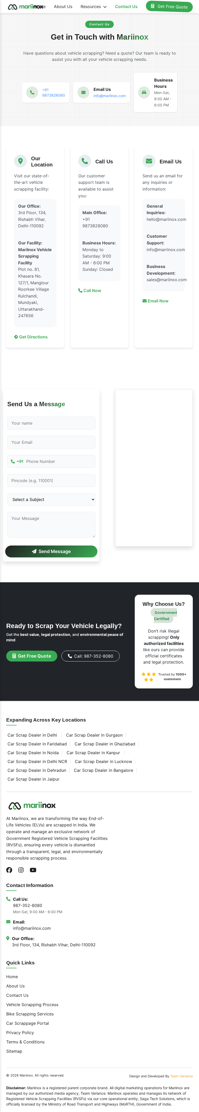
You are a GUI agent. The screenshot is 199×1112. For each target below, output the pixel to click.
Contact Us (126, 6)
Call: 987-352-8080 (93, 656)
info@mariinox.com (110, 95)
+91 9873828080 (53, 92)
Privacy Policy (20, 1032)
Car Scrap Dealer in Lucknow (103, 761)
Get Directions (33, 336)
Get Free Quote (172, 6)
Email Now (157, 300)
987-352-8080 (27, 905)
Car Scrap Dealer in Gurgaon (94, 735)
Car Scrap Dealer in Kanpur (93, 752)
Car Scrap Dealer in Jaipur (33, 779)
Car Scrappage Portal (27, 1023)
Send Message (55, 551)
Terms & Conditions (25, 1041)
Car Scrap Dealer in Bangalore (103, 770)
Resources (91, 6)
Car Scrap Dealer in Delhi (32, 735)
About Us (63, 6)
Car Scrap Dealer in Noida (33, 752)
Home (40, 6)
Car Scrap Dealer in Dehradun (37, 770)
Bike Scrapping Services (30, 1013)
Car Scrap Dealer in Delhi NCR (37, 761)
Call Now (91, 290)
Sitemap (14, 1051)
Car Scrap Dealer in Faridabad (37, 743)
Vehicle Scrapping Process (32, 1004)
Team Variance (181, 1076)
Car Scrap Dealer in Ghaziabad (105, 743)
